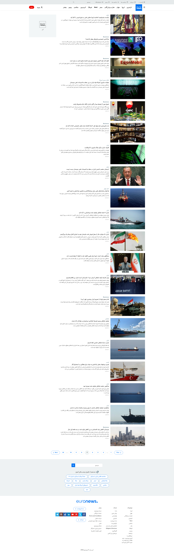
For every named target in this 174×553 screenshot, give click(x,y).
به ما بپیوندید (113, 521)
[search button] (73, 2)
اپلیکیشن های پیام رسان (111, 526)
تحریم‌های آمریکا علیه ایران (81, 485)
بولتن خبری (114, 513)
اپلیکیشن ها (114, 523)
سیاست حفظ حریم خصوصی (94, 521)
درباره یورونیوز (97, 511)
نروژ (87, 490)
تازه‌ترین (129, 7)
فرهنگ (90, 7)
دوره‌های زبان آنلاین (112, 533)
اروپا (123, 7)
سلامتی (76, 7)
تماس (100, 523)
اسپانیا (68, 481)
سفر (101, 7)
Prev (118, 452)
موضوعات (129, 508)
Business (106, 37)
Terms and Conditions (95, 516)
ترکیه (107, 15)
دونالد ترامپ (85, 481)
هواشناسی (114, 516)
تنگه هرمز (95, 485)
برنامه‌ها (130, 533)
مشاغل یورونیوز (97, 526)
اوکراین (107, 319)
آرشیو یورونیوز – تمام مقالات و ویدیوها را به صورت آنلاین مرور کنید (127, 540)
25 (63, 452)
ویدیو (70, 7)
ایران (107, 145)
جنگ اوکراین (104, 481)
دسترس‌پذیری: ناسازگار (96, 528)
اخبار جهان (106, 188)
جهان (118, 7)
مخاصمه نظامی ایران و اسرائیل (98, 476)
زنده (31, 7)
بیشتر (100, 508)
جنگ (76, 481)
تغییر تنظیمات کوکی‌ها (96, 531)
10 (71, 452)
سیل (68, 485)
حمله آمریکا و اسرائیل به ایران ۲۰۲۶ (76, 476)
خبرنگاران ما (129, 536)
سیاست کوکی (98, 518)
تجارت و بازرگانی (109, 7)
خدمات (115, 508)
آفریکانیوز (114, 531)
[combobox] (82, 2)
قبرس (107, 362)
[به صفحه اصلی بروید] (139, 7)
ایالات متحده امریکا (104, 80)
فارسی (141, 2)
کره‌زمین (83, 7)
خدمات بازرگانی (97, 513)
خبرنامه (82, 520)
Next (95, 7)
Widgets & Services (111, 528)
